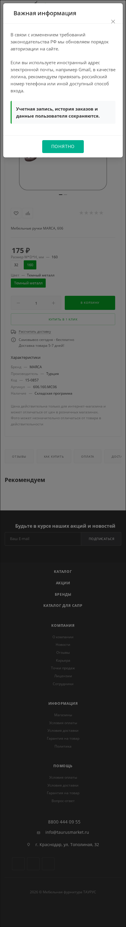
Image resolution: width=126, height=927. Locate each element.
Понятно (63, 146)
